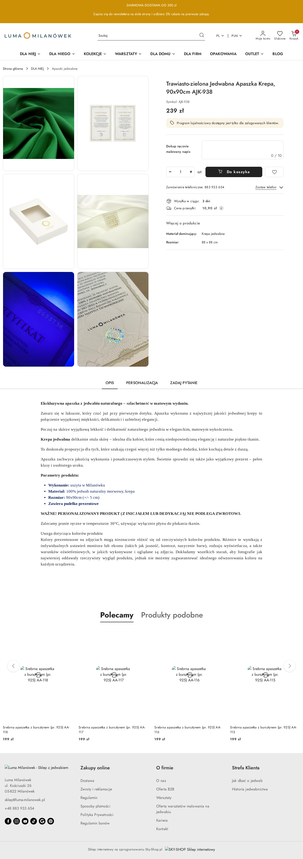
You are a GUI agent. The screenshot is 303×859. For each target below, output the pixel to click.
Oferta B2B (165, 789)
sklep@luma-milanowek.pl (25, 799)
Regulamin (88, 797)
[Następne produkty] (289, 666)
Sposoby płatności (95, 806)
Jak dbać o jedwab (247, 780)
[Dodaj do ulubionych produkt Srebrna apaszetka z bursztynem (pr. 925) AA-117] (143, 633)
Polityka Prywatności (96, 814)
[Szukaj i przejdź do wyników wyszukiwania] (201, 35)
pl (218, 35)
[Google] (42, 821)
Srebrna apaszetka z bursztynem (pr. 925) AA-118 (36, 729)
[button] (38, 123)
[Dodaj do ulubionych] (274, 172)
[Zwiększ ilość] (190, 172)
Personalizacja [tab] (142, 383)
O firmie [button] (164, 767)
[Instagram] (16, 821)
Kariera (162, 820)
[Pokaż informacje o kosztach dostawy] (221, 208)
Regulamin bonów (95, 823)
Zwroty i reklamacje (96, 789)
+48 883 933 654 (19, 808)
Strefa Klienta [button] (245, 767)
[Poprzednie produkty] (13, 666)
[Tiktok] (33, 821)
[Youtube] (25, 821)
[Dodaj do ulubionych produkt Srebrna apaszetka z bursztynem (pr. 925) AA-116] (219, 633)
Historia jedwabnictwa (250, 789)
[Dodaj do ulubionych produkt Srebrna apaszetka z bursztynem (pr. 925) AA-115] (294, 633)
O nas (161, 780)
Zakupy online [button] (95, 767)
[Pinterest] (50, 821)
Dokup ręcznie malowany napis (178, 149)
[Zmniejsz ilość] (170, 172)
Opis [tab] (110, 383)
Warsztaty (163, 797)
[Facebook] (8, 821)
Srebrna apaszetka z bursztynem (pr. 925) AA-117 (112, 729)
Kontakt (162, 829)
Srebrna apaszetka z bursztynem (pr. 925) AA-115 (263, 729)
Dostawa (87, 780)
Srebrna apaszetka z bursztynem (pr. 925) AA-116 (187, 729)
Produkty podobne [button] (172, 614)
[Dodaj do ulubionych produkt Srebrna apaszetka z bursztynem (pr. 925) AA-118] (67, 633)
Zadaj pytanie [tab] (183, 383)
